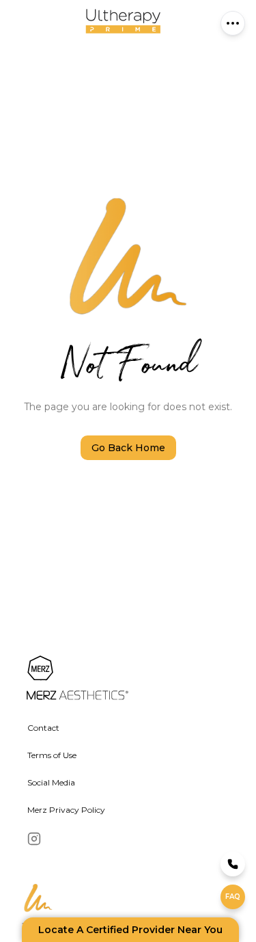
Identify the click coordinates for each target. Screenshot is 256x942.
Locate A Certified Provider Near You (130, 930)
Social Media (51, 782)
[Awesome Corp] (117, 678)
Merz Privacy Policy (66, 810)
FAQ (232, 896)
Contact (43, 728)
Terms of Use (51, 755)
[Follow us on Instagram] (34, 839)
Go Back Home (128, 448)
